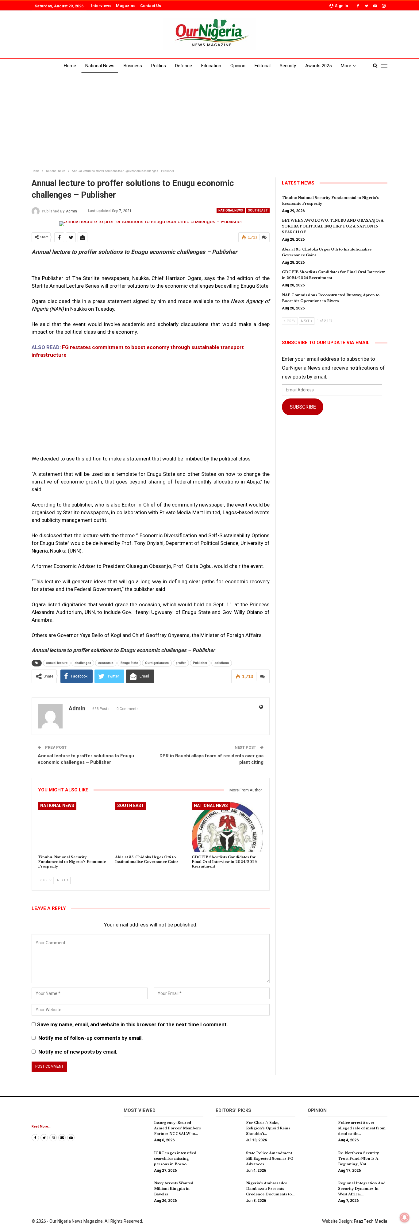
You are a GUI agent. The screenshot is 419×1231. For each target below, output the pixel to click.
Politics (158, 65)
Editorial (263, 65)
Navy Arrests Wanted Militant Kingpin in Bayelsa (173, 1188)
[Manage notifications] (404, 1217)
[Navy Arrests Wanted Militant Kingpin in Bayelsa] (137, 1190)
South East (258, 210)
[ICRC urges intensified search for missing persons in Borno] (137, 1160)
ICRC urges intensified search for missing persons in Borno (175, 1158)
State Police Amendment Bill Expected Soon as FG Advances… (269, 1158)
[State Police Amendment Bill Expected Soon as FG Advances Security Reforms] (229, 1160)
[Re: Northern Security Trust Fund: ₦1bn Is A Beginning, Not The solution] (321, 1160)
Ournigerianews (157, 663)
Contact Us (150, 5)
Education (211, 65)
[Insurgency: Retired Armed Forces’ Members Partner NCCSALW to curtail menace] (137, 1130)
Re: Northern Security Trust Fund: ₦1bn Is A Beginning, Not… (358, 1158)
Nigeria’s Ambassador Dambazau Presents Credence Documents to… (270, 1188)
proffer (181, 663)
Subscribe (303, 407)
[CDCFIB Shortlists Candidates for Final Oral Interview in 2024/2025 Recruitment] (227, 827)
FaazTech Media (370, 1221)
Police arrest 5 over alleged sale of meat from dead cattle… (362, 1128)
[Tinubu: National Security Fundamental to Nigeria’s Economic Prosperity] (74, 827)
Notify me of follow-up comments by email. (90, 1038)
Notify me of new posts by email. (77, 1052)
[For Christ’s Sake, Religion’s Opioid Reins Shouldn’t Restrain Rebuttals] (229, 1130)
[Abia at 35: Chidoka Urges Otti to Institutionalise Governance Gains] (150, 827)
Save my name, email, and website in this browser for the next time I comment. (132, 1024)
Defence (183, 65)
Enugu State (129, 663)
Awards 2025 (318, 65)
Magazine (126, 5)
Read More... (41, 1126)
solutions (221, 663)
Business (133, 65)
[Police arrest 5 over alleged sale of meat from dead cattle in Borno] (321, 1130)
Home (70, 65)
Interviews (101, 5)
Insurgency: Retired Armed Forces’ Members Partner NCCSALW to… (177, 1128)
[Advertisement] (209, 122)
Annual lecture (56, 663)
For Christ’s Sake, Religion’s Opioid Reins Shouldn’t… (268, 1128)
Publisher (200, 663)
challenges (83, 663)
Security (288, 65)
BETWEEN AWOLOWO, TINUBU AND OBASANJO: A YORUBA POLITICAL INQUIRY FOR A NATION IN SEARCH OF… (332, 226)
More (346, 65)
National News (99, 65)
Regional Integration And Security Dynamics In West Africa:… (362, 1188)
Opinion (237, 65)
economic (105, 663)
